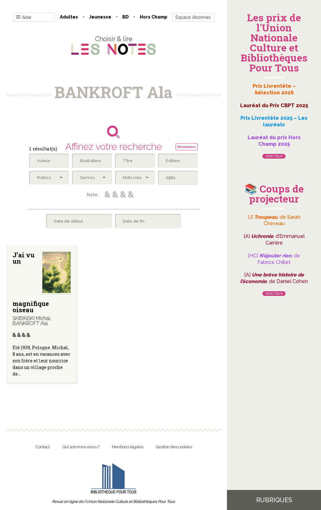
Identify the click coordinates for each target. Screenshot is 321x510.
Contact (42, 446)
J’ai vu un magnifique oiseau (31, 282)
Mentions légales (127, 446)
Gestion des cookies (174, 446)
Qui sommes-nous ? (80, 446)
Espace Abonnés (193, 17)
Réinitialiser (186, 147)
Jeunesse (100, 16)
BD (125, 16)
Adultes (69, 16)
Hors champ (153, 16)
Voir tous (274, 156)
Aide (26, 17)
